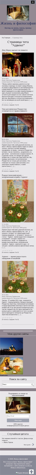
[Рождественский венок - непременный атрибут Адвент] (18, 200)
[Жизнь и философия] (18, 12)
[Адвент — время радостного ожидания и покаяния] (18, 277)
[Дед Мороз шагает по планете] (18, 64)
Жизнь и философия (18, 23)
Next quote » (27, 444)
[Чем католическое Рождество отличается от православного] (18, 125)
